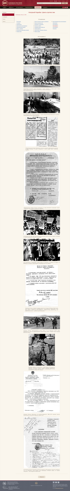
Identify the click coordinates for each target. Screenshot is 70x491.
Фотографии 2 (55, 25)
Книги (4, 14)
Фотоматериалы (19, 7)
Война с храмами (20, 28)
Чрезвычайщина (38, 28)
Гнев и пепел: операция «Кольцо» (41, 30)
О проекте (45, 7)
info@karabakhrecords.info (59, 488)
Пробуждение (19, 24)
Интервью (4, 12)
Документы (11, 7)
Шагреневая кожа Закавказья (22, 25)
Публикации (38, 7)
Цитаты (4, 21)
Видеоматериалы (29, 7)
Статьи (4, 19)
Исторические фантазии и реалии (23, 30)
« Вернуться (41, 476)
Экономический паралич (21, 27)
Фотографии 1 (55, 24)
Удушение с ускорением (39, 24)
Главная (4, 7)
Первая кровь (19, 31)
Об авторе (54, 28)
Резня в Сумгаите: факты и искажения (41, 21)
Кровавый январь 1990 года (40, 27)
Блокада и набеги (38, 25)
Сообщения (5, 16)
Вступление (19, 21)
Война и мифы (37, 31)
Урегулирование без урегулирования (59, 21)
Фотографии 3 (55, 27)
